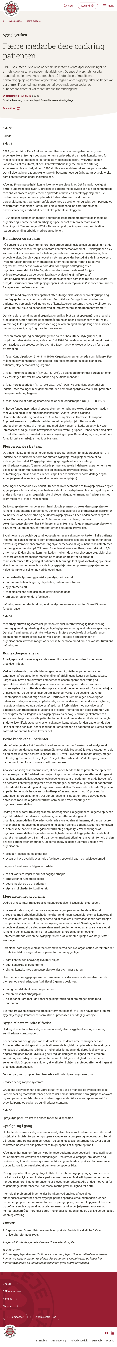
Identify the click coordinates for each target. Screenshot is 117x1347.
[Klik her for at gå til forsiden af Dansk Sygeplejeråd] (33, 5)
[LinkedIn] (112, 1333)
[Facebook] (106, 1333)
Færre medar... (33, 21)
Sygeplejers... (15, 21)
